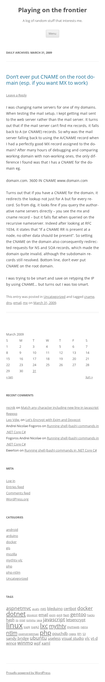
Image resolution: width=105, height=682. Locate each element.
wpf (37, 643)
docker (11, 542)
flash (66, 615)
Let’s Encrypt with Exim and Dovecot (53, 419)
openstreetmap (28, 634)
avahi (35, 609)
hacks (91, 615)
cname (89, 296)
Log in (10, 480)
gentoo (78, 614)
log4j (27, 627)
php (9, 566)
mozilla (11, 554)
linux (14, 625)
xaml (46, 643)
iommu (31, 620)
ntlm (11, 632)
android (12, 529)
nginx (84, 627)
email (17, 302)
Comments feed (18, 493)
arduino (12, 535)
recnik (10, 407)
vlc (87, 638)
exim (52, 615)
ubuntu (38, 638)
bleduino (55, 608)
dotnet (16, 613)
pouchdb (60, 633)
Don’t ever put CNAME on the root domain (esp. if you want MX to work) (50, 79)
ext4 (59, 615)
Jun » (89, 377)
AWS (43, 609)
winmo (25, 643)
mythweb (73, 627)
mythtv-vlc (14, 560)
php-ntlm (13, 572)
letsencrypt (75, 619)
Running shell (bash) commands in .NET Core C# (60, 450)
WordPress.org (17, 499)
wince (11, 643)
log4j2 (35, 627)
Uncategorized (54, 296)
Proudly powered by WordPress (28, 673)
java (39, 620)
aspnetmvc (18, 608)
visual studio (73, 638)
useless (54, 638)
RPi (79, 634)
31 (34, 371)
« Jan (9, 377)
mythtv (57, 626)
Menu (52, 33)
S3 (84, 634)
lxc (44, 625)
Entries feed (15, 487)
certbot (70, 608)
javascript (54, 619)
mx (25, 302)
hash (10, 619)
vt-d (94, 638)
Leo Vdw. (13, 419)
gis (8, 548)
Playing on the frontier (52, 10)
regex (72, 634)
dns (9, 302)
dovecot (32, 615)
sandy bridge (17, 638)
